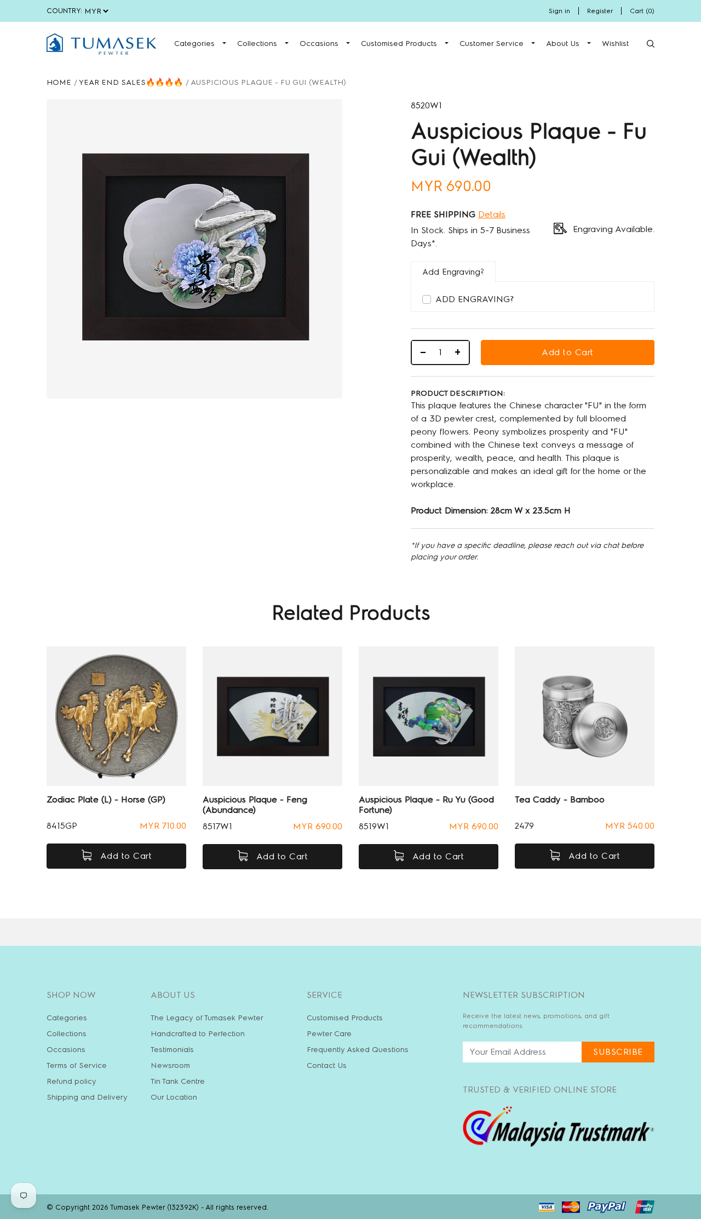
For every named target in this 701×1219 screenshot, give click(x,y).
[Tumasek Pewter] (101, 44)
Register (600, 11)
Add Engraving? (474, 299)
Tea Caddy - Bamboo (560, 799)
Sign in (559, 11)
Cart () (642, 11)
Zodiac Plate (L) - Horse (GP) (106, 799)
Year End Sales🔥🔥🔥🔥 (131, 82)
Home (59, 82)
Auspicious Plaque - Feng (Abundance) (255, 804)
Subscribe (618, 1052)
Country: (64, 11)
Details (491, 214)
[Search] (650, 44)
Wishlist (615, 43)
